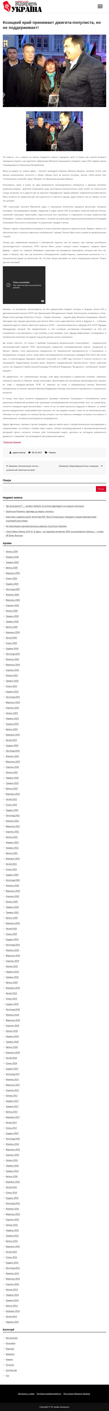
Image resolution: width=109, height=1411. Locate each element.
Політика (10, 1365)
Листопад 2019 (13, 945)
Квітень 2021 (12, 853)
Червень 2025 (12, 616)
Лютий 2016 (11, 1187)
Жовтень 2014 (12, 1273)
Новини (52, 452)
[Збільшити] (79, 115)
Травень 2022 (12, 783)
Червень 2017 (12, 1101)
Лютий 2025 (11, 638)
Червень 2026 (12, 557)
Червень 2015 (12, 1230)
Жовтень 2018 (12, 1015)
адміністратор (19, 452)
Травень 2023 (12, 724)
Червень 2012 (12, 1322)
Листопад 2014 (13, 1268)
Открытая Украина (12, 442)
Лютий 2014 (11, 1316)
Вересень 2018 (13, 1020)
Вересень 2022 (13, 761)
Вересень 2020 (13, 891)
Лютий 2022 (11, 799)
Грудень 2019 (12, 939)
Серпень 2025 (12, 605)
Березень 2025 (13, 632)
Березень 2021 (13, 858)
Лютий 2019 (11, 993)
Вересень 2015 (13, 1214)
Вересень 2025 (13, 600)
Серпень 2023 (12, 708)
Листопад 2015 (13, 1203)
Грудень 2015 (12, 1198)
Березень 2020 (13, 923)
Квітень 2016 (12, 1176)
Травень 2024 (12, 681)
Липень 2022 (12, 772)
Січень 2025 (11, 643)
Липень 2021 (12, 837)
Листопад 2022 (13, 751)
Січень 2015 (11, 1257)
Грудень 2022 (12, 745)
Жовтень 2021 (12, 821)
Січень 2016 (11, 1192)
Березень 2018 (13, 1052)
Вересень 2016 (13, 1149)
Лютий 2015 (11, 1252)
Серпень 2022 (12, 767)
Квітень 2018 (12, 1047)
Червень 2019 (12, 972)
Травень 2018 (12, 1042)
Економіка (10, 1343)
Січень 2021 (11, 869)
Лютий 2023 (11, 740)
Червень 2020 (12, 907)
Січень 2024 (11, 686)
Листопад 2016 (13, 1139)
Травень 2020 (12, 912)
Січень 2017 (11, 1128)
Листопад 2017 (13, 1074)
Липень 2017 (12, 1095)
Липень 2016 (12, 1160)
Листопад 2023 (13, 697)
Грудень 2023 (12, 691)
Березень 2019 (13, 988)
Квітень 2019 (12, 982)
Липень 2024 (12, 675)
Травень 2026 (12, 562)
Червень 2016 (12, 1165)
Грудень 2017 (12, 1069)
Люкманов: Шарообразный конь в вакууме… (79, 466)
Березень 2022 (13, 794)
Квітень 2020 (12, 918)
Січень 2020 (11, 934)
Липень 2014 (12, 1289)
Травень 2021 (12, 848)
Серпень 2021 (12, 831)
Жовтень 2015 (12, 1209)
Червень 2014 (12, 1295)
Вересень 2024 (13, 664)
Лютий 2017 (11, 1122)
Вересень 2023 (13, 702)
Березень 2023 (13, 734)
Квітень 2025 (12, 627)
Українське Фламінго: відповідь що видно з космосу (30, 511)
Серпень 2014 (12, 1284)
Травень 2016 (12, 1171)
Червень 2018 (12, 1036)
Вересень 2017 (13, 1085)
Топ (7, 1375)
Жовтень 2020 (12, 885)
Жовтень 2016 (12, 1144)
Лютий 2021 (11, 864)
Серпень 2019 (12, 961)
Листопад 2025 (13, 589)
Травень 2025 (12, 621)
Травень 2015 (12, 1236)
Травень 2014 (12, 1300)
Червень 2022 (12, 778)
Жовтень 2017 (12, 1079)
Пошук (7, 480)
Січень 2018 (11, 1063)
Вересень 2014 (13, 1279)
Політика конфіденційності (49, 1394)
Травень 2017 (12, 1106)
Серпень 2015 (12, 1219)
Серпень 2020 (12, 896)
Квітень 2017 (12, 1112)
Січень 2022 (11, 805)
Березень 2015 (13, 1246)
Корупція (10, 1348)
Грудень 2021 (12, 810)
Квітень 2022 (12, 788)
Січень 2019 (11, 998)
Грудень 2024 (12, 648)
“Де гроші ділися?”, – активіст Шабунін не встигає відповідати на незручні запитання (45, 506)
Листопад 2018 (13, 1009)
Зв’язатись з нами (26, 1394)
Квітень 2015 (12, 1241)
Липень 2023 (12, 713)
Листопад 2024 (13, 654)
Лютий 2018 (11, 1058)
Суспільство (11, 1370)
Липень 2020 (12, 901)
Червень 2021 (12, 842)
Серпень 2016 (12, 1155)
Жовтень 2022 (12, 756)
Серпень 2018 (12, 1025)
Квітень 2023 (12, 729)
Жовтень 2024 (12, 659)
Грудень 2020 (12, 875)
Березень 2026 (13, 573)
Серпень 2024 (12, 670)
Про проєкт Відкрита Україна (76, 1394)
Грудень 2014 (12, 1262)
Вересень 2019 (13, 955)
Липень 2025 (12, 611)
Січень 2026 (11, 578)
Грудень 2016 (12, 1133)
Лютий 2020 (11, 928)
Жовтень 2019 (12, 950)
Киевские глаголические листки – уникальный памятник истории (23, 468)
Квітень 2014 (12, 1306)
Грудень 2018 (12, 1004)
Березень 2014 (13, 1311)
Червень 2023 (12, 718)
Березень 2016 (13, 1182)
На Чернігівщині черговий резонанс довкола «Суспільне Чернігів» (36, 526)
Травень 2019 (12, 977)
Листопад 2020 (13, 880)
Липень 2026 (12, 551)
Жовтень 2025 (12, 594)
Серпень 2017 (12, 1090)
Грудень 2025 (12, 584)
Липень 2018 (12, 1031)
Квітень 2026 (12, 567)
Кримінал (10, 1354)
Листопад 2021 (13, 815)
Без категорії (12, 1338)
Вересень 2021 (13, 826)
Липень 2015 (12, 1225)
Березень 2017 (13, 1117)
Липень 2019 (12, 966)
